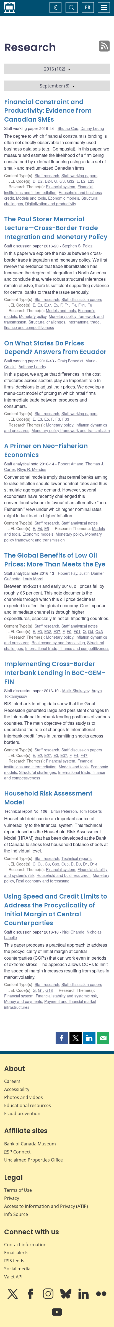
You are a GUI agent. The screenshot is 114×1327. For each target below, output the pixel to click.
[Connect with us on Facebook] (31, 1298)
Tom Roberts (90, 811)
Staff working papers (79, 175)
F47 (84, 755)
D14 (93, 864)
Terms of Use (18, 1190)
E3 (39, 305)
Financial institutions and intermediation (48, 189)
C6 (47, 864)
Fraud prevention (22, 1113)
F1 (66, 305)
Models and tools (31, 198)
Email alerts (16, 1253)
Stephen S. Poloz (77, 246)
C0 (40, 864)
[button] (62, 1038)
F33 (65, 419)
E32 (47, 631)
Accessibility (16, 1089)
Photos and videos (23, 1097)
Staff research (47, 175)
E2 (39, 755)
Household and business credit (63, 875)
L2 (83, 181)
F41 (81, 305)
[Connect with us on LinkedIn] (84, 1298)
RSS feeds (14, 1261)
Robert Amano (70, 463)
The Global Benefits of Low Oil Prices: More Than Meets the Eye (54, 560)
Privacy (11, 1198)
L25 (91, 181)
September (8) (54, 86)
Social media (17, 1269)
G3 (62, 181)
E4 (39, 528)
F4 (73, 305)
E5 (55, 305)
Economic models (63, 198)
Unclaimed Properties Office (33, 1160)
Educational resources (27, 1105)
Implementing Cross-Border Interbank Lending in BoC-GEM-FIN (54, 673)
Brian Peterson (64, 811)
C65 (65, 864)
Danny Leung (92, 128)
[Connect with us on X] (13, 1298)
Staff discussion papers (81, 299)
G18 (49, 990)
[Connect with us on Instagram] (49, 1298)
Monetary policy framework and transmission (71, 430)
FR (87, 7)
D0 (78, 864)
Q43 (99, 631)
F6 (89, 305)
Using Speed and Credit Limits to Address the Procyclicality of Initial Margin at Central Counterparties (55, 909)
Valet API (13, 1277)
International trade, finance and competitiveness (52, 324)
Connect (17, 1152)
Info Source (16, 1214)
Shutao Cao (68, 128)
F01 (77, 631)
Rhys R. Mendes (31, 469)
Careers (12, 1081)
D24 (48, 181)
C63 (55, 864)
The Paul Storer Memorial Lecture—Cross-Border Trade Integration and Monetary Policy (55, 228)
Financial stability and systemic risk (66, 996)
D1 (85, 864)
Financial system (60, 186)
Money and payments (23, 1001)
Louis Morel (33, 578)
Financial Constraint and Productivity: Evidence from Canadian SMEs (48, 111)
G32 (70, 181)
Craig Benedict (70, 360)
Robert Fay (67, 573)
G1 (40, 990)
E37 (47, 305)
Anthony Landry (32, 366)
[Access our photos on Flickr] (101, 1298)
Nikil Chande (73, 932)
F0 (69, 631)
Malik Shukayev (75, 690)
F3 (57, 419)
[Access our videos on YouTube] (57, 1316)
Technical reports (76, 858)
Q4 (90, 631)
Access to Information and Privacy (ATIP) (46, 1206)
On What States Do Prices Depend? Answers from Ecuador (55, 348)
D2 (40, 181)
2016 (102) (54, 69)
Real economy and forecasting (58, 642)
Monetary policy (32, 316)
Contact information (25, 1244)
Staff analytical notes (79, 523)
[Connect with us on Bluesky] (66, 1298)
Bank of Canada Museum (30, 1144)
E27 (47, 755)
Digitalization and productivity (50, 203)
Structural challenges (46, 322)
